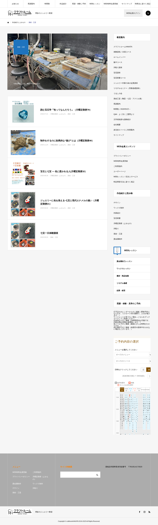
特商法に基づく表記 (142, 4)
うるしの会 (118, 93)
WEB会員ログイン (133, 13)
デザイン (117, 203)
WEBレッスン (94, 4)
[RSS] (149, 512)
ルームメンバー (120, 57)
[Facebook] (139, 512)
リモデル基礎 (122, 283)
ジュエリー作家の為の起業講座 (126, 83)
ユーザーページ (120, 171)
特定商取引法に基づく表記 (124, 182)
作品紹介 (63, 4)
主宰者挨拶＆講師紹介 (122, 119)
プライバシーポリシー (122, 156)
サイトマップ (127, 4)
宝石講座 (117, 73)
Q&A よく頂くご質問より (124, 114)
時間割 (47, 4)
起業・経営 (121, 290)
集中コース (118, 62)
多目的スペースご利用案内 (124, 130)
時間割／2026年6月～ (122, 109)
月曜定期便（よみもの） (123, 223)
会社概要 (117, 125)
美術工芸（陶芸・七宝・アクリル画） (128, 99)
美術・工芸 (118, 234)
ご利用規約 (118, 166)
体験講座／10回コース (122, 52)
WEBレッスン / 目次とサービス (126, 177)
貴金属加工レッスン (124, 261)
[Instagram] (144, 512)
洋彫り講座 (118, 67)
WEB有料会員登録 (111, 4)
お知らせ (15, 4)
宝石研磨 (117, 218)
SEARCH (148, 13)
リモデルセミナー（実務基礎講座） (127, 88)
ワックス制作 (119, 208)
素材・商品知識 (123, 276)
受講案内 (31, 4)
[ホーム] (8, 22)
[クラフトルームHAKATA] (19, 13)
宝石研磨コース (120, 78)
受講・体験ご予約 (79, 4)
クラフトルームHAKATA (123, 47)
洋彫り (116, 229)
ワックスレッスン (123, 269)
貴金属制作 (118, 239)
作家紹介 (117, 213)
